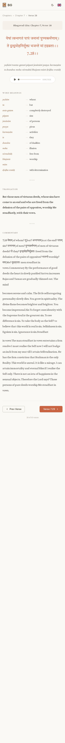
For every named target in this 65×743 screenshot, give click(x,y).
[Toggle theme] (52, 5)
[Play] (15, 79)
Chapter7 (20, 15)
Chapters (7, 15)
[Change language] (59, 5)
